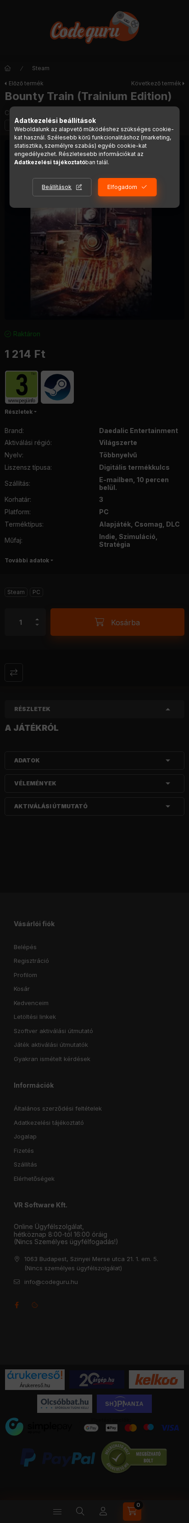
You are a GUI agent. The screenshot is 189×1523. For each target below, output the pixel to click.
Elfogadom (122, 186)
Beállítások (57, 186)
